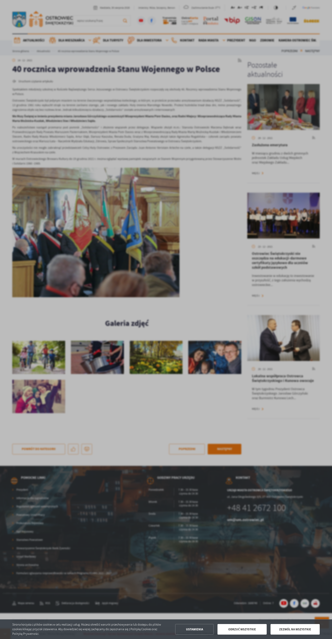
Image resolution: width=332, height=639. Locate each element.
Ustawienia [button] (194, 629)
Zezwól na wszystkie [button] (295, 629)
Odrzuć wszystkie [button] (242, 629)
